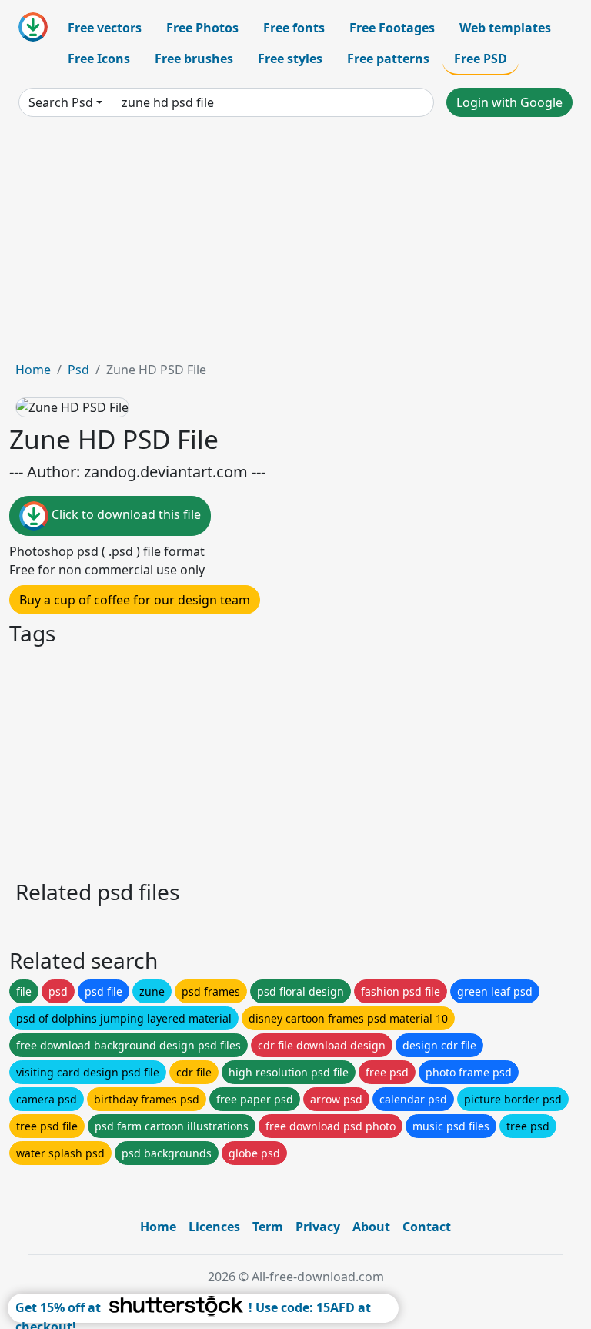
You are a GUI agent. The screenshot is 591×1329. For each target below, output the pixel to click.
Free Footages (392, 27)
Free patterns (388, 58)
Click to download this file (124, 515)
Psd (78, 369)
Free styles (290, 58)
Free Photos (202, 27)
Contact (426, 1226)
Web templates (505, 27)
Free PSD (480, 58)
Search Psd (60, 102)
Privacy (318, 1226)
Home (33, 369)
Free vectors (105, 27)
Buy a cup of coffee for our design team (134, 599)
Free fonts (294, 27)
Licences (214, 1226)
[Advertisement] (295, 245)
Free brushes (194, 58)
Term (267, 1226)
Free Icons (99, 58)
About (371, 1226)
